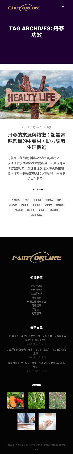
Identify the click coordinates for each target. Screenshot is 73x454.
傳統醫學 (36, 205)
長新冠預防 (36, 289)
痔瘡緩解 (36, 305)
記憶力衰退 (36, 286)
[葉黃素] (15, 400)
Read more (37, 189)
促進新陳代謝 (50, 445)
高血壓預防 (36, 293)
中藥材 (27, 200)
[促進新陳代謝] (47, 421)
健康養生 (25, 205)
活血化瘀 (19, 210)
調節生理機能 (36, 215)
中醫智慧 (37, 200)
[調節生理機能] (26, 421)
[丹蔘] (36, 400)
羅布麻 (24, 445)
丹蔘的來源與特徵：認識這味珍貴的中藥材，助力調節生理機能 (36, 141)
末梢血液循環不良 (36, 301)
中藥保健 (16, 200)
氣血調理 (60, 205)
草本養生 (42, 210)
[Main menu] (63, 7)
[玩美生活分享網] (24, 7)
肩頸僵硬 (36, 313)
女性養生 (48, 205)
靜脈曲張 (36, 297)
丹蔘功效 (13, 205)
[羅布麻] (57, 400)
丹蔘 (49, 127)
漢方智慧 (30, 210)
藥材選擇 (54, 210)
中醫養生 (49, 200)
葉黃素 (11, 445)
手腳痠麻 (36, 309)
